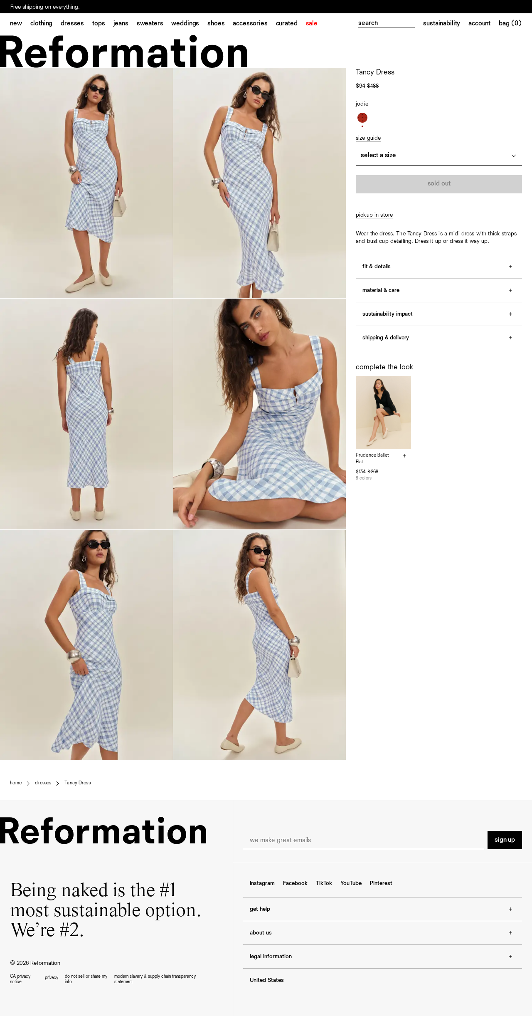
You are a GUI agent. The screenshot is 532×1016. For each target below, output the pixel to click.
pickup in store (374, 215)
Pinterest (381, 883)
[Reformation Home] (266, 51)
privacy (51, 977)
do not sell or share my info (86, 979)
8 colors (364, 478)
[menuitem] (20, 24)
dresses (43, 783)
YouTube (351, 883)
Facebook (295, 883)
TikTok (324, 883)
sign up (505, 840)
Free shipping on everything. (45, 7)
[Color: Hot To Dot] (362, 117)
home (16, 783)
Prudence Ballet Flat (372, 459)
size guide (368, 138)
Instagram (262, 883)
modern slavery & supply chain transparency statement (155, 979)
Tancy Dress (77, 783)
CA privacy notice (20, 979)
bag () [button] (510, 23)
